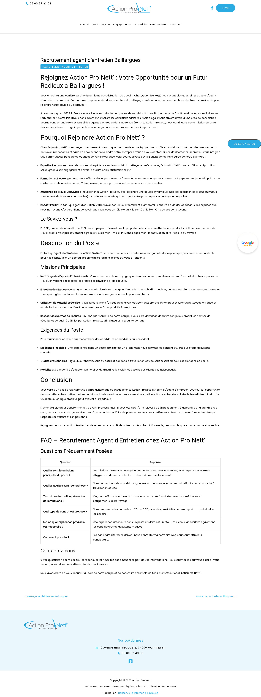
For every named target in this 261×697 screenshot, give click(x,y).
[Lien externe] (247, 242)
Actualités (91, 686)
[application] (108, 24)
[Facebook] (130, 661)
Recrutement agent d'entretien (65, 67)
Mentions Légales (123, 686)
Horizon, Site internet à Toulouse (138, 693)
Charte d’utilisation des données (156, 686)
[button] (38, 3)
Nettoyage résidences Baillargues (46, 596)
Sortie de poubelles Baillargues (216, 596)
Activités (104, 686)
